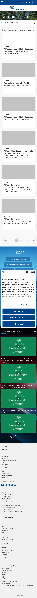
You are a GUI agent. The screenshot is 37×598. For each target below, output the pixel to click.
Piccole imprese (6, 494)
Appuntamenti (5, 530)
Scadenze (4, 532)
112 (13, 240)
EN (22, 2)
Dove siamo (4, 458)
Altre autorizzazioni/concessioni (18, 259)
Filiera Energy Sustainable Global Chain (12, 511)
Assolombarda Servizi (7, 539)
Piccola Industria (6, 473)
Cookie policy (5, 572)
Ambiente (4, 23)
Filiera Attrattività (6, 501)
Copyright (4, 576)
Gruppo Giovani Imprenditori (9, 475)
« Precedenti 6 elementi (9, 238)
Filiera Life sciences (7, 509)
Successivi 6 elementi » (28, 238)
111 (10, 240)
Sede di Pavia (5, 467)
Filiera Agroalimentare (8, 500)
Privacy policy (5, 568)
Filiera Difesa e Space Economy (10, 505)
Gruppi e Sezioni (6, 469)
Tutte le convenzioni (7, 528)
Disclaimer (4, 574)
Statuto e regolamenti (7, 452)
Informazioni (14, 22)
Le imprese (5, 490)
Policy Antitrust (6, 578)
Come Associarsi (7, 517)
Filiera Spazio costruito (8, 513)
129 (34, 240)
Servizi (3, 524)
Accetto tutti (18, 311)
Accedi (28, 2)
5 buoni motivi (5, 519)
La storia (4, 449)
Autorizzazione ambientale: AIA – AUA (18, 264)
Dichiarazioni (5, 552)
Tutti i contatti (5, 537)
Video (3, 534)
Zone (2, 471)
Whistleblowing (5, 583)
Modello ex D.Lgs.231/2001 (9, 581)
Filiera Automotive (6, 503)
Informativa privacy (7, 570)
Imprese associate (6, 451)
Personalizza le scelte (17, 317)
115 (23, 240)
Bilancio (3, 454)
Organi (3, 462)
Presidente (4, 556)
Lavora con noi (7, 562)
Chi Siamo (5, 446)
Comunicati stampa (7, 550)
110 (6, 240)
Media (3, 547)
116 (27, 240)
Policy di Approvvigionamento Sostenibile (13, 579)
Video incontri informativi (8, 535)
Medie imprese (5, 496)
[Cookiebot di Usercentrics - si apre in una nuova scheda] (26, 272)
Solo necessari (18, 324)
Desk (2, 526)
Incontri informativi (11, 331)
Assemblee (4, 456)
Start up (3, 492)
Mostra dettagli (25, 305)
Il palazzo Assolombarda (8, 460)
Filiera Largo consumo (8, 507)
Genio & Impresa (6, 557)
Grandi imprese (5, 498)
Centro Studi (6, 543)
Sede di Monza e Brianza (8, 466)
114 (20, 240)
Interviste (4, 554)
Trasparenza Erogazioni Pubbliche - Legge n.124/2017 (17, 585)
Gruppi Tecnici (5, 477)
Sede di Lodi (5, 464)
